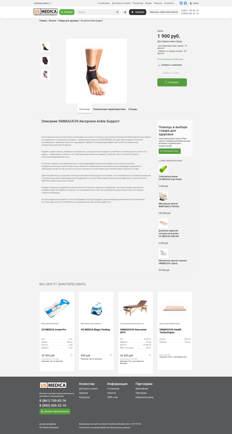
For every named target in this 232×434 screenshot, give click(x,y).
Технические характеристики (109, 109)
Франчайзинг (141, 388)
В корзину (173, 82)
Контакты (169, 3)
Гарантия (83, 393)
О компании (104, 3)
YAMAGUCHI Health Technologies (170, 331)
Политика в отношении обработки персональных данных (104, 427)
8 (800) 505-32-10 (190, 13)
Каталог (69, 12)
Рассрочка (138, 3)
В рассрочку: (50, 359)
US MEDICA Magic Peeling (95, 329)
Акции (148, 3)
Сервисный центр (144, 397)
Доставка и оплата (121, 3)
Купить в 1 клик (171, 73)
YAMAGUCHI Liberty (173, 262)
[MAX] (181, 3)
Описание (84, 109)
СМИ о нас (112, 397)
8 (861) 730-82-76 (190, 10)
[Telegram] (185, 3)
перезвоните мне (170, 151)
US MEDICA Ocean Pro (53, 329)
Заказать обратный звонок (164, 12)
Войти (196, 3)
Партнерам (140, 393)
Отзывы (132, 109)
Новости (158, 3)
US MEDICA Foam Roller (170, 178)
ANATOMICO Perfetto (169, 205)
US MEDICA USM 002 (169, 233)
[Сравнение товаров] (125, 12)
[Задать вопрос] (71, 355)
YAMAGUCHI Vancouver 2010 (133, 331)
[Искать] (117, 12)
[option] (45, 47)
